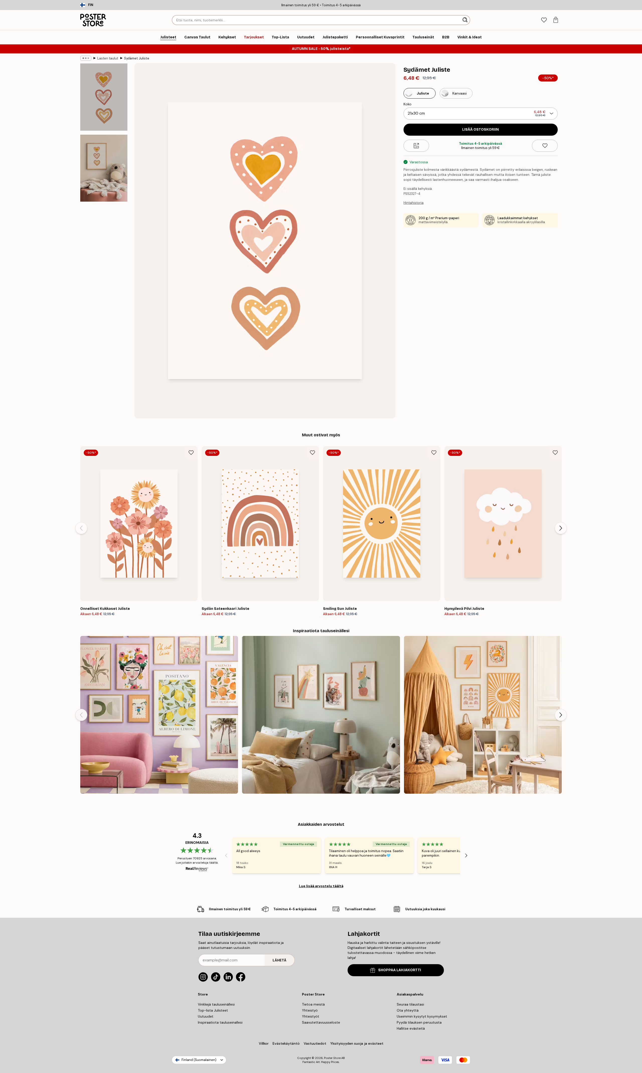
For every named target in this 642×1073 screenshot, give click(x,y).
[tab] (544, 20)
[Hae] (465, 20)
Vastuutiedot (315, 1043)
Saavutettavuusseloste (321, 1022)
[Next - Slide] (561, 528)
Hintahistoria (414, 203)
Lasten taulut (107, 58)
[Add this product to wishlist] (545, 146)
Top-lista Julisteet (213, 1010)
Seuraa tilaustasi (410, 1004)
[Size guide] (416, 146)
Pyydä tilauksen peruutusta (419, 1022)
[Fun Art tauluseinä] (159, 715)
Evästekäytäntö (286, 1043)
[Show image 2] (103, 168)
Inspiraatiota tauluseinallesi (220, 1022)
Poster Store (332, 1058)
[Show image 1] (103, 97)
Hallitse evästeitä (411, 1028)
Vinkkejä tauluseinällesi (216, 1004)
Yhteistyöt (310, 1016)
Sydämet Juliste (136, 58)
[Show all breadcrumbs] (85, 58)
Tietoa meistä (313, 1004)
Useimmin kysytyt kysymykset (422, 1016)
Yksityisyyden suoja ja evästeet (356, 1043)
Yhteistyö (310, 1010)
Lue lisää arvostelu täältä (321, 886)
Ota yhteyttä (408, 1010)
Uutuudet (205, 1016)
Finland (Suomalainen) (199, 1060)
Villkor (264, 1043)
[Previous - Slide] (81, 528)
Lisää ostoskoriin (480, 129)
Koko (408, 104)
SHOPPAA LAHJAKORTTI (399, 970)
